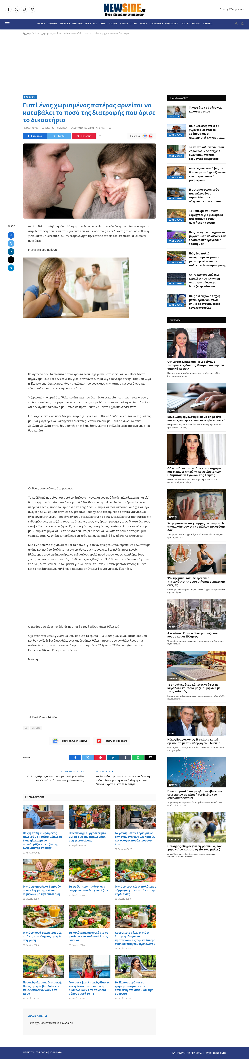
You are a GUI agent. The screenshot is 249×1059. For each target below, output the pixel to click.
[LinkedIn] (11, 251)
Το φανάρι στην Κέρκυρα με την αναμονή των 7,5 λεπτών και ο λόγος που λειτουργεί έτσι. (135, 838)
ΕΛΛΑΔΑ (40, 23)
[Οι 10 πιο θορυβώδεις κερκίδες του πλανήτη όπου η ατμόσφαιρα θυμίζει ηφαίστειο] (176, 279)
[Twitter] (11, 243)
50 (26, 728)
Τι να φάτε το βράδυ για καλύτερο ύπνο (205, 109)
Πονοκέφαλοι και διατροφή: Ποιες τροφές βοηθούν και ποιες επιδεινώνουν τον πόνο (42, 988)
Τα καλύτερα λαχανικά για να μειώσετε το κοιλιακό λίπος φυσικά (88, 936)
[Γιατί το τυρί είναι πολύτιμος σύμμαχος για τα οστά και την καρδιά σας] (135, 870)
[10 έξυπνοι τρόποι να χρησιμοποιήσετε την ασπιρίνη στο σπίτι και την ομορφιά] (135, 966)
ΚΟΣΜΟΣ (52, 23)
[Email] (11, 259)
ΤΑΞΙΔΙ (103, 23)
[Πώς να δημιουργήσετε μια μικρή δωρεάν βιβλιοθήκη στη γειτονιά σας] (89, 817)
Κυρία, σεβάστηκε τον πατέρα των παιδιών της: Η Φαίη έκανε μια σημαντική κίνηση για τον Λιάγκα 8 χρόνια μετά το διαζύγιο (123, 780)
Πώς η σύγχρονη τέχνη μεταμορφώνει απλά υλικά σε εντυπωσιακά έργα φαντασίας (204, 301)
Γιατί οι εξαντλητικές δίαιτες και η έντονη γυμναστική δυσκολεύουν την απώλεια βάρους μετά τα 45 (89, 988)
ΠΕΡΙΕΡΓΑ (77, 23)
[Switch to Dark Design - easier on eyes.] (236, 23)
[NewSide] (124, 9)
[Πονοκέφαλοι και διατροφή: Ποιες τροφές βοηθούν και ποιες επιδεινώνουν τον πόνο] (43, 966)
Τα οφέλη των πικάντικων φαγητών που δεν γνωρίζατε (89, 888)
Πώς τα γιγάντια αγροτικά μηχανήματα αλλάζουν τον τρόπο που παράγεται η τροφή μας (207, 238)
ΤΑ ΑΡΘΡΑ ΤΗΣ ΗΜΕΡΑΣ (187, 1052)
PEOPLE (113, 23)
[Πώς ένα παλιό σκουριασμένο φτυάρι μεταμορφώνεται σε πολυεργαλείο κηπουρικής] (176, 257)
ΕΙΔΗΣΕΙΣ (207, 23)
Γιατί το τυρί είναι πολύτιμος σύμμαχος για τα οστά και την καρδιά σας (135, 890)
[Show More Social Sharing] (100, 136)
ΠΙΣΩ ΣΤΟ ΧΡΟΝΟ (190, 23)
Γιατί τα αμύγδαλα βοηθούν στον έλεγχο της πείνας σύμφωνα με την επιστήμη (42, 890)
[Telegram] (11, 267)
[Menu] (7, 24)
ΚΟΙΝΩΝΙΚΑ (156, 23)
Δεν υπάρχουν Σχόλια (84, 128)
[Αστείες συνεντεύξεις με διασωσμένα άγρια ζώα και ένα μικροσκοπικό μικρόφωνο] (176, 172)
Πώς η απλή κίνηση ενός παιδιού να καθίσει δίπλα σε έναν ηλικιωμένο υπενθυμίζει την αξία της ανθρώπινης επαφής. (42, 840)
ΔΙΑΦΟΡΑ (65, 23)
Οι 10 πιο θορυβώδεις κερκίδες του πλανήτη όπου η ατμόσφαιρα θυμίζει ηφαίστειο (204, 280)
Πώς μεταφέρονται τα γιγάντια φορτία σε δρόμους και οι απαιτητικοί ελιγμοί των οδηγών (206, 132)
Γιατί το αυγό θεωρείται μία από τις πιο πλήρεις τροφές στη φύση (42, 936)
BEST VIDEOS (175, 135)
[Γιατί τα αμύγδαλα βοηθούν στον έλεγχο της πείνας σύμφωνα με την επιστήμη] (43, 870)
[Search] (242, 24)
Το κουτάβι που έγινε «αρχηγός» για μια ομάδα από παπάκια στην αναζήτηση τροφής (206, 216)
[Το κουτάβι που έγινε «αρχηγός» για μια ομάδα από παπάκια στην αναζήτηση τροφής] (176, 215)
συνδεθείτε (66, 1023)
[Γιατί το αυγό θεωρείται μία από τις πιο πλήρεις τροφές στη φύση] (43, 916)
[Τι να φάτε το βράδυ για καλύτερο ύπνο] (176, 112)
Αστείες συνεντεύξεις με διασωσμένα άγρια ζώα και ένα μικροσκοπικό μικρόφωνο (207, 174)
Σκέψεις (36, 728)
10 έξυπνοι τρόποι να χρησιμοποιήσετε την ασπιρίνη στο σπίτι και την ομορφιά (134, 988)
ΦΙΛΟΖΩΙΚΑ (171, 23)
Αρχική (26, 33)
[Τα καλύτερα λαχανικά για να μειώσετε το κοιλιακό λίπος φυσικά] (89, 916)
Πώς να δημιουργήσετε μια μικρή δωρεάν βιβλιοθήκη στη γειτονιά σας (87, 836)
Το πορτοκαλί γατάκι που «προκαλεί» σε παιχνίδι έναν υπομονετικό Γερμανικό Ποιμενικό (206, 153)
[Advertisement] (124, 64)
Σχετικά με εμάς (216, 1052)
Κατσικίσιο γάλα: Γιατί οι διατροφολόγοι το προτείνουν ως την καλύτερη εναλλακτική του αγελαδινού (135, 938)
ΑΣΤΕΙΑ (124, 23)
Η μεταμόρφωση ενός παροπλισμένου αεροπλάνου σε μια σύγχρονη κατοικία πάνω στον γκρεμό (206, 195)
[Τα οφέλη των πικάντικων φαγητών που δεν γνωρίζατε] (89, 870)
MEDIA (143, 23)
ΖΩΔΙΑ (133, 23)
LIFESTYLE (91, 23)
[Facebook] (11, 235)
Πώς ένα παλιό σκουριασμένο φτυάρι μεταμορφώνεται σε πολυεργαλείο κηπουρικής (207, 259)
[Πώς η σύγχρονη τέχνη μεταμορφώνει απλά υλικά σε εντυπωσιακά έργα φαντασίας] (176, 300)
